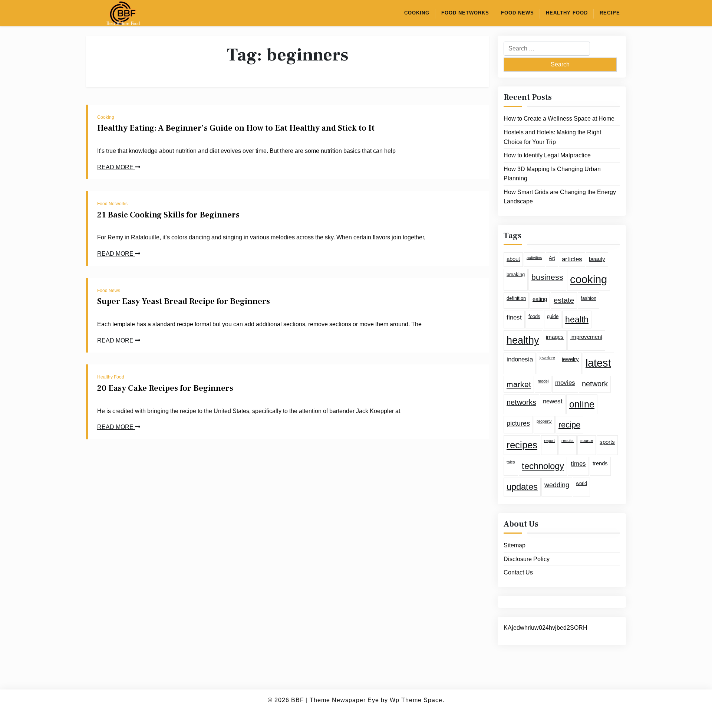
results (567, 440)
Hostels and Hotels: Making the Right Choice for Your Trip (552, 137)
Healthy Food (567, 13)
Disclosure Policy (527, 559)
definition (516, 298)
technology (543, 466)
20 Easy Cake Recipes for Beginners (165, 388)
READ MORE (116, 167)
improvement (586, 337)
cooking (588, 279)
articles (572, 259)
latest (598, 363)
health (577, 319)
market (519, 384)
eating (540, 299)
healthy (523, 340)
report (549, 440)
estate (564, 300)
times (578, 463)
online (581, 404)
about (513, 259)
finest (514, 317)
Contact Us (518, 572)
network (595, 384)
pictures (518, 423)
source (586, 440)
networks (521, 402)
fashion (588, 298)
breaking (516, 274)
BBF (297, 700)
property (544, 421)
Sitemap (514, 545)
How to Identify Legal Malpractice (547, 155)
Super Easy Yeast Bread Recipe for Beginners (183, 301)
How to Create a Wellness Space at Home (559, 118)
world (581, 483)
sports (607, 442)
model (543, 381)
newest (553, 401)
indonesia (520, 359)
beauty (597, 259)
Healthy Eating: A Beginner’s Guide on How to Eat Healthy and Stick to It (236, 128)
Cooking (416, 13)
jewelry (570, 359)
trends (600, 463)
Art (552, 258)
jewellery (547, 358)
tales (511, 462)
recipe (569, 424)
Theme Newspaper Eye (344, 700)
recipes (522, 445)
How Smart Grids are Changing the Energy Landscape (560, 197)
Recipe (610, 13)
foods (534, 316)
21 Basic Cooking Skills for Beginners (168, 215)
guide (552, 316)
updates (522, 487)
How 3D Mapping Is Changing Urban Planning (552, 173)
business (547, 277)
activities (534, 257)
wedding (556, 485)
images (555, 337)
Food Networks (465, 13)
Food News (517, 13)
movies (565, 382)
